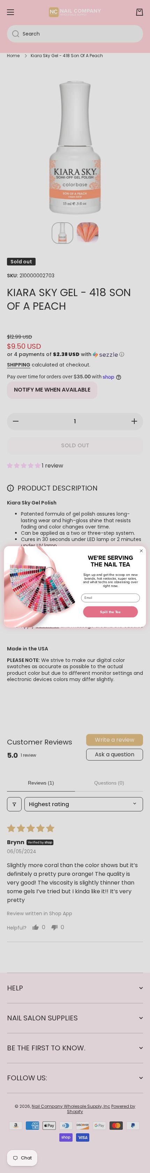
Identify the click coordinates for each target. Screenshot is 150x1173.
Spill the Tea (110, 611)
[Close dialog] (141, 551)
